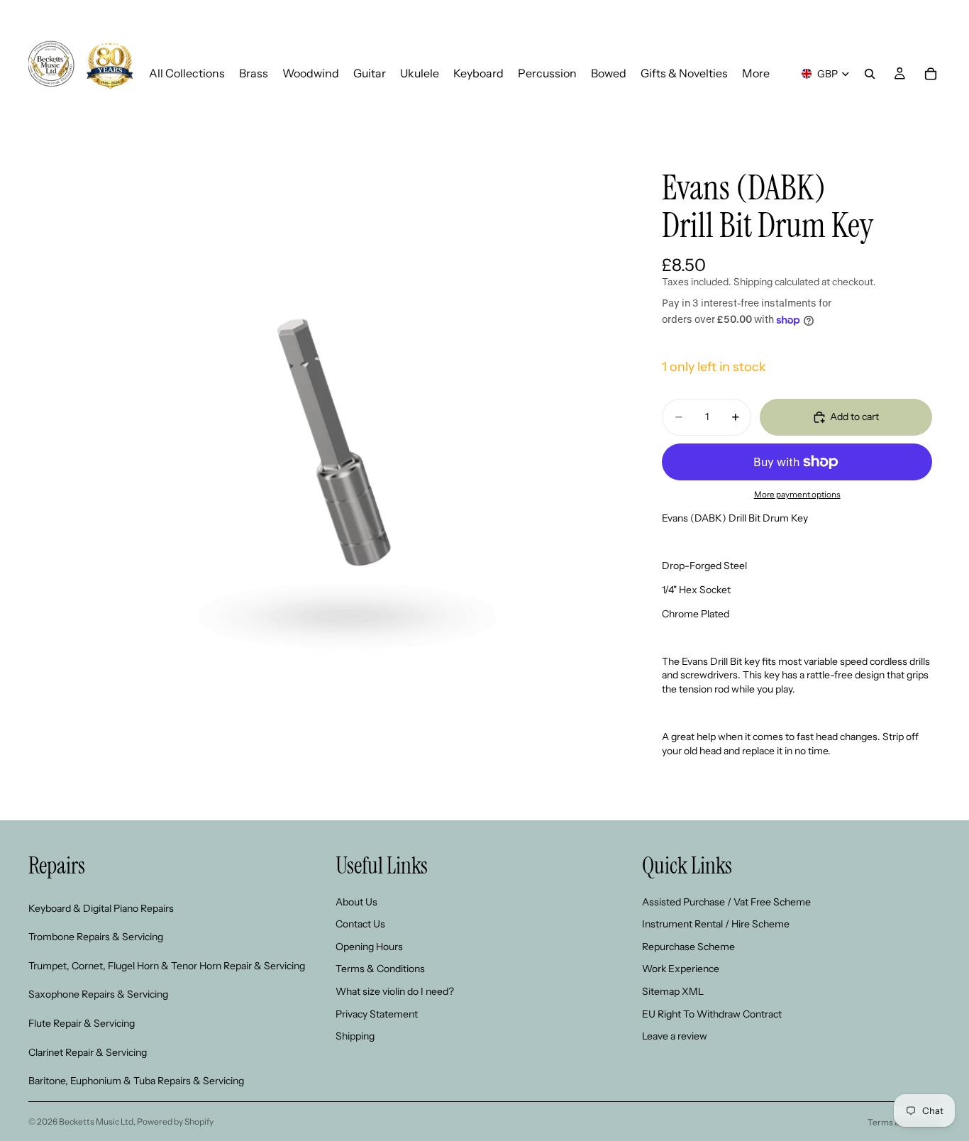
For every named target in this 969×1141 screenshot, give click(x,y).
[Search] (869, 73)
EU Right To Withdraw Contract (712, 1014)
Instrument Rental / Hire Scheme (716, 924)
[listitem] (756, 73)
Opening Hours (369, 946)
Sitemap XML (673, 991)
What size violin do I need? (395, 991)
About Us (356, 901)
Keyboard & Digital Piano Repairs (101, 908)
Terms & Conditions (380, 969)
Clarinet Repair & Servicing (87, 1052)
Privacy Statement (377, 1014)
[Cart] (930, 73)
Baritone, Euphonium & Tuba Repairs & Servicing (136, 1081)
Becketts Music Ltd (96, 1121)
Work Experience (680, 969)
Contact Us (360, 924)
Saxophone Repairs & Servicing (98, 994)
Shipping (355, 1036)
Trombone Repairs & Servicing (95, 937)
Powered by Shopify (175, 1121)
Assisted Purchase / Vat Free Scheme (726, 901)
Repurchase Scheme (688, 946)
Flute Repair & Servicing (81, 1023)
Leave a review (674, 1036)
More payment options (797, 495)
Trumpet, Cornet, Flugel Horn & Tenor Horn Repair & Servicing (166, 965)
